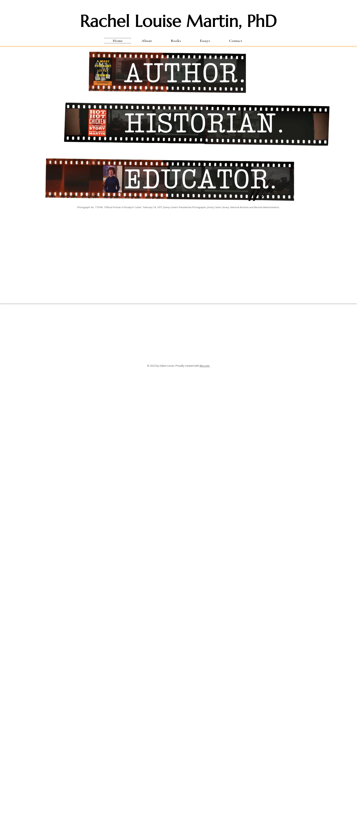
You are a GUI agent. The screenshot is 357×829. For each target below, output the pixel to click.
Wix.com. (205, 365)
